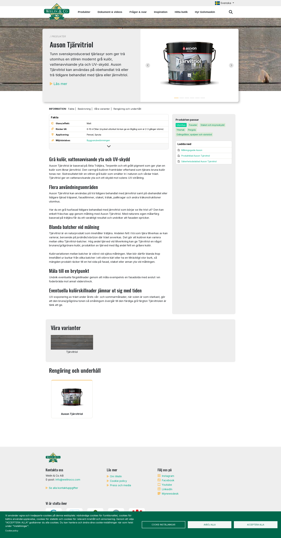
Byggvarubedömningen (98, 140)
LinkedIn (167, 489)
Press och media (120, 485)
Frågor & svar (138, 12)
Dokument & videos (110, 12)
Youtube (167, 484)
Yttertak (181, 130)
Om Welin (116, 476)
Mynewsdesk (170, 493)
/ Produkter (58, 36)
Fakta (71, 108)
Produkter (84, 12)
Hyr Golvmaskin (205, 12)
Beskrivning (84, 108)
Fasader (193, 125)
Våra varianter (102, 108)
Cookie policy (118, 480)
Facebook (168, 480)
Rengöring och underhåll (127, 108)
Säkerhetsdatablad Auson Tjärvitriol (199, 161)
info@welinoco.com (67, 479)
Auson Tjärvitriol (72, 413)
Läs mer (60, 84)
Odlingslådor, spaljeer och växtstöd (194, 134)
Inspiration (160, 12)
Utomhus (181, 125)
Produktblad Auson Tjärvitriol (195, 155)
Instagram (168, 475)
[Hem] (58, 12)
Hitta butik (181, 12)
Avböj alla (210, 525)
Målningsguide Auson (191, 150)
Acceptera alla (255, 525)
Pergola (192, 130)
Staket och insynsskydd (212, 125)
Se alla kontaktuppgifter (63, 487)
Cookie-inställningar (163, 525)
